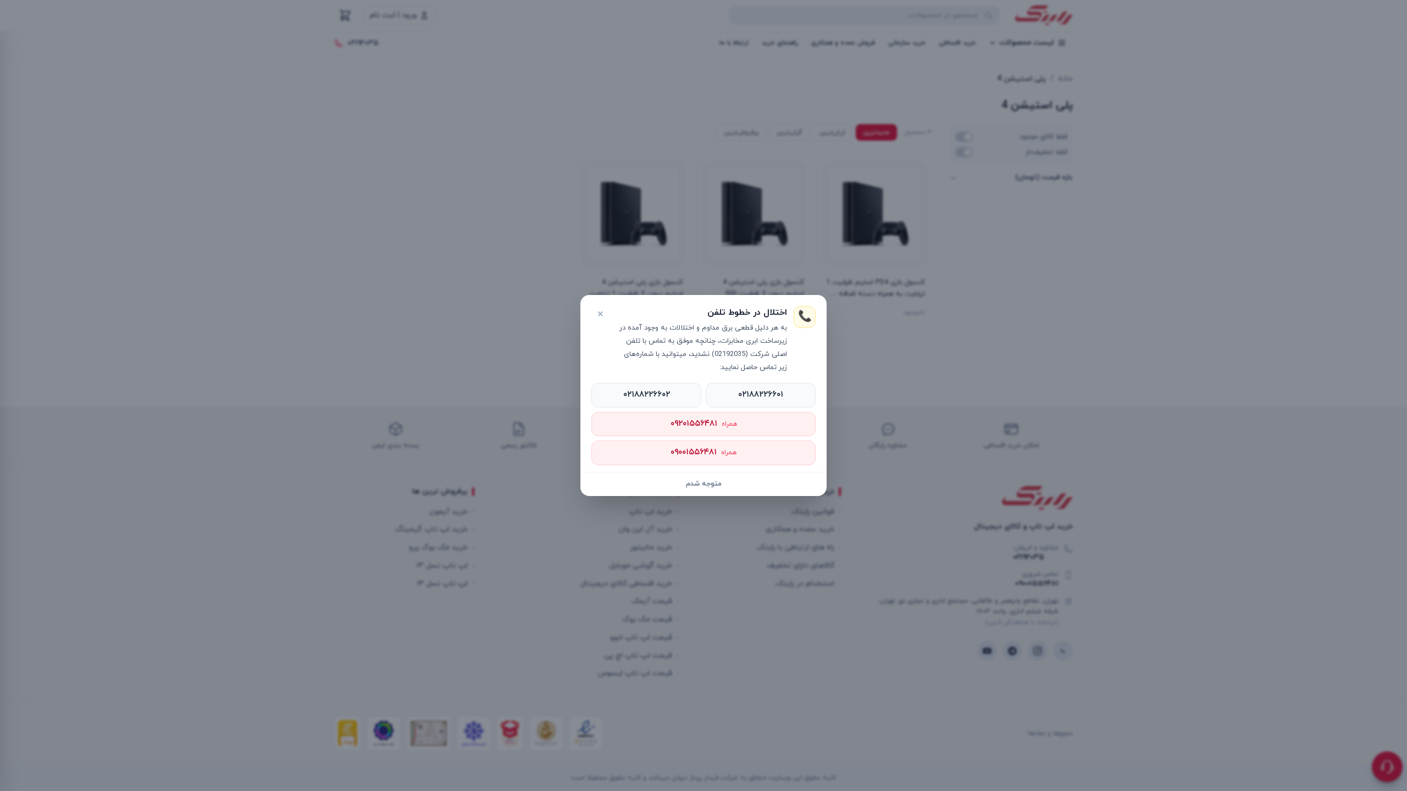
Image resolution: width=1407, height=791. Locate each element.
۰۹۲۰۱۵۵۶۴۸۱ (704, 424)
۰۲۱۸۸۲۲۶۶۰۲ (646, 394)
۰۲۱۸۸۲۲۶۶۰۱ (760, 394)
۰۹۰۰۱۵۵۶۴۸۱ (703, 452)
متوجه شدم (704, 484)
